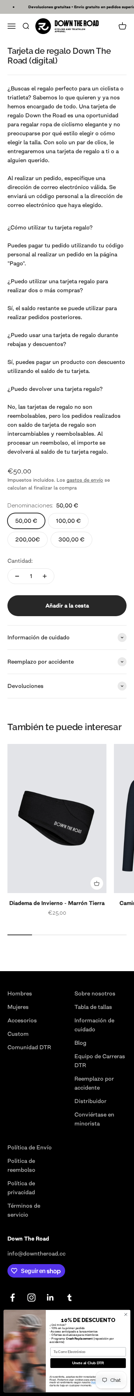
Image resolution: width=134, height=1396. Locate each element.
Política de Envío (29, 1147)
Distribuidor (90, 1101)
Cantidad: (20, 560)
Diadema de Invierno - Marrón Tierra (57, 903)
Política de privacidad (21, 1187)
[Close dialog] (125, 1314)
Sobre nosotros (94, 993)
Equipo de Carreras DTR (99, 1060)
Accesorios (22, 1020)
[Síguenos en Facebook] (12, 1297)
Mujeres (18, 1007)
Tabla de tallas (93, 1007)
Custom (18, 1034)
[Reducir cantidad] (17, 576)
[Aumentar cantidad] (44, 576)
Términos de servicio (23, 1210)
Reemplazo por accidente (94, 1083)
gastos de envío (85, 480)
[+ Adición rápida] (96, 883)
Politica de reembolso (21, 1165)
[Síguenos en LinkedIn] (50, 1297)
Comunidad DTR (29, 1047)
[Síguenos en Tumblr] (69, 1297)
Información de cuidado (94, 1024)
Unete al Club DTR (88, 1363)
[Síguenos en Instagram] (31, 1297)
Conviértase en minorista (94, 1119)
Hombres (19, 993)
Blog (80, 1043)
